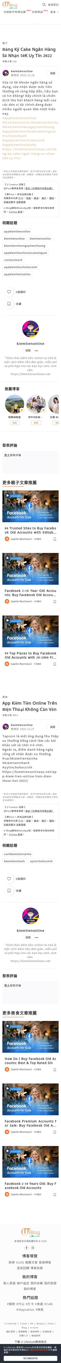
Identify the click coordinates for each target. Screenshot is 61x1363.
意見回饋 (23, 1268)
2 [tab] (28, 23)
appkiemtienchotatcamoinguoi (25, 253)
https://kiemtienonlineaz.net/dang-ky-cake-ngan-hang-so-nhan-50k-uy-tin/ (29, 153)
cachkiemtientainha (17, 854)
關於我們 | (12, 1331)
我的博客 (30, 1289)
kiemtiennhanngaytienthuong (24, 245)
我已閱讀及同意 (30, 1358)
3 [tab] (32, 23)
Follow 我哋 (16, 211)
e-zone (34, 1327)
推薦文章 (31, 1262)
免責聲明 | (24, 1331)
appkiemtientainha (17, 274)
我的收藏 (36, 1283)
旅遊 (28, 198)
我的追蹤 (50, 1283)
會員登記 (53, 4)
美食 (36, 198)
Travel (25, 1323)
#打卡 (30, 1304)
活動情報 (21, 201)
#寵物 (11, 1304)
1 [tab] (23, 23)
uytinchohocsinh (41, 861)
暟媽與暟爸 (14, 417)
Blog (26, 1327)
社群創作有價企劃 (15, 12)
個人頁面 (9, 1283)
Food (52, 1323)
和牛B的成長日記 (36, 417)
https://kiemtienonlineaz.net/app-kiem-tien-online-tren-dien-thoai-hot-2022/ (29, 776)
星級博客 (45, 1262)
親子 (5, 43)
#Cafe (48, 1304)
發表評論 (12, 455)
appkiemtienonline (17, 231)
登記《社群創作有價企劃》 (39, 188)
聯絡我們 (37, 1335)
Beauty (42, 1323)
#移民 (40, 1309)
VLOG (20, 1262)
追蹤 (52, 73)
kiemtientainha (40, 238)
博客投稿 (36, 1268)
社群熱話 (37, 12)
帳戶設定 (23, 1283)
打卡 (21, 198)
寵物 (51, 198)
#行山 (20, 1304)
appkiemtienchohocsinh (20, 267)
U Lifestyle (12, 1323)
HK (33, 1323)
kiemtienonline (22, 71)
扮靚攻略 (8, 201)
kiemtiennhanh (14, 861)
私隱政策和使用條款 (38, 1349)
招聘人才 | (25, 1335)
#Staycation (25, 1309)
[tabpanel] (30, 19)
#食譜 (39, 1304)
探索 (12, 1262)
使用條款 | (36, 1331)
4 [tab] (37, 23)
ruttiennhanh (13, 260)
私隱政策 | (49, 1331)
